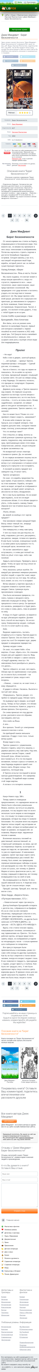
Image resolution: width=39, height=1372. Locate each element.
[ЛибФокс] (8, 8)
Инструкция (22, 165)
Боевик (3, 1297)
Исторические (6, 1305)
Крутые (3, 1310)
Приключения (9, 1245)
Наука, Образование (11, 1236)
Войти (20, 2)
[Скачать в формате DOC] (29, 146)
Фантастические (7, 1332)
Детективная (24, 1302)
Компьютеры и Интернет (13, 1271)
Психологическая (26, 1310)
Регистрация (31, 2)
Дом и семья (9, 1252)
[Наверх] (33, 1367)
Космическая (24, 1305)
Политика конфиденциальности (27, 1346)
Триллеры (4, 1312)
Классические (6, 1307)
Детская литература (11, 1249)
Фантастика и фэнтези (12, 1226)
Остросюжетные (7, 1334)
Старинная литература (12, 1264)
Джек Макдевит (17, 124)
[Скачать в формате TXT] (24, 146)
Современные (6, 1337)
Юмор (6, 1268)
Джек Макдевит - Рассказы (9, 1081)
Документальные (10, 1239)
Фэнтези (22, 1315)
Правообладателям (26, 1342)
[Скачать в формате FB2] (14, 146)
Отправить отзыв (19, 1211)
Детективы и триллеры (12, 1233)
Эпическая (23, 1318)
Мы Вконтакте (19, 65)
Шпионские (5, 1315)
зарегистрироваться (26, 1138)
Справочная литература (12, 1261)
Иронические (6, 1302)
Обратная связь (25, 1349)
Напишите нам (16, 158)
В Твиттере (26, 56)
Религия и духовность (12, 1258)
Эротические (5, 1340)
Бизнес (7, 1255)
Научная (23, 1307)
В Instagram (10, 60)
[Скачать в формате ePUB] (19, 146)
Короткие (4, 1329)
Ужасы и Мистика (26, 1312)
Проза (6, 1242)
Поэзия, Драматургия (12, 1274)
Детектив (4, 1299)
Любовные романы (11, 1229)
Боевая (22, 1297)
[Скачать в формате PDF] (34, 146)
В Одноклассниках (28, 60)
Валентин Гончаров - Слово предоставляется (29, 1081)
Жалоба (7, 152)
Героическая (24, 1299)
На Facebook (10, 56)
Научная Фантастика (19, 132)
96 (27, 220)
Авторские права (19, 29)
